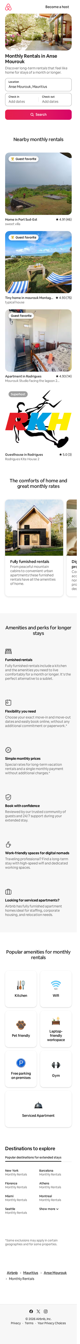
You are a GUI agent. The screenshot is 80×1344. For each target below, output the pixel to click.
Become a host (57, 7)
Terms (29, 1323)
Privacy (16, 1323)
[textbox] (22, 101)
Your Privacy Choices (52, 1323)
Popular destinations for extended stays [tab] (33, 1157)
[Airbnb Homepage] (8, 7)
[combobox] (38, 86)
